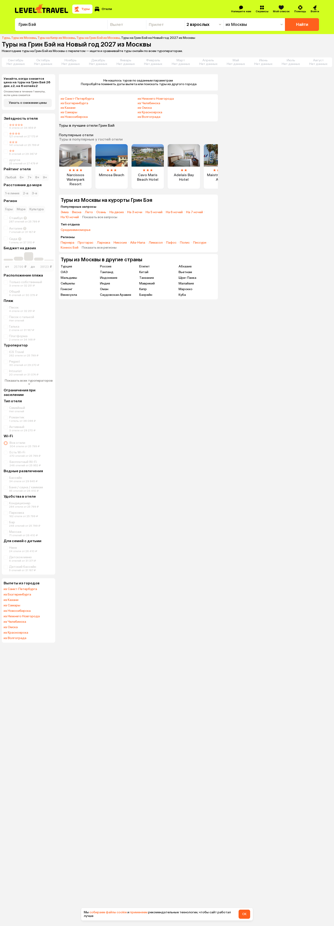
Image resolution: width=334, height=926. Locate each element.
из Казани (11, 600)
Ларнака (103, 242)
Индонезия (108, 278)
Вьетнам (185, 272)
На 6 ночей (174, 212)
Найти (302, 24)
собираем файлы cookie (108, 912)
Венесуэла (69, 295)
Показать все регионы (99, 247)
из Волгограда (15, 638)
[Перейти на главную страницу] (42, 9)
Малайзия (186, 283)
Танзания (146, 278)
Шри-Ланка (187, 278)
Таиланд (106, 272)
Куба (182, 295)
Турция (66, 266)
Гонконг (66, 289)
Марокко (185, 289)
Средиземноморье (75, 230)
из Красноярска (16, 633)
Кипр (143, 289)
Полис (185, 242)
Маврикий (147, 283)
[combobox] (61, 24)
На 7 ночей (194, 212)
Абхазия (185, 266)
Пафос (171, 242)
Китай (143, 272)
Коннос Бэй (69, 247)
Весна (76, 212)
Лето (89, 212)
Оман (104, 289)
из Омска (11, 627)
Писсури (199, 242)
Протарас (85, 242)
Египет (144, 266)
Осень (101, 212)
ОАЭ (64, 272)
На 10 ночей (70, 217)
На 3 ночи (134, 212)
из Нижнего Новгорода (22, 616)
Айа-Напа (137, 242)
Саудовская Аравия (115, 295)
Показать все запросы (99, 217)
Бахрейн (145, 295)
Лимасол (156, 242)
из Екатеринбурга (17, 594)
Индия (105, 283)
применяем (138, 912)
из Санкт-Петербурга (20, 589)
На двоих (117, 212)
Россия (105, 266)
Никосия (120, 242)
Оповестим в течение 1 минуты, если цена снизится (24, 93)
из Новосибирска (17, 611)
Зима (65, 212)
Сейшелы (68, 283)
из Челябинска (15, 622)
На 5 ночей (154, 212)
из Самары (12, 605)
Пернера (67, 242)
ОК (244, 914)
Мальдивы (69, 278)
